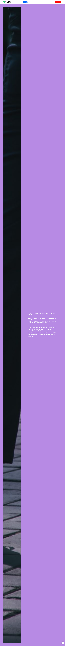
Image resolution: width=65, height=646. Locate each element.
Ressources (46, 2)
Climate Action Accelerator (33, 313)
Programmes (36, 2)
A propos (31, 2)
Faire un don (58, 2)
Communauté (51, 2)
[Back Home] (7, 2)
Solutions (41, 2)
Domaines (42, 313)
